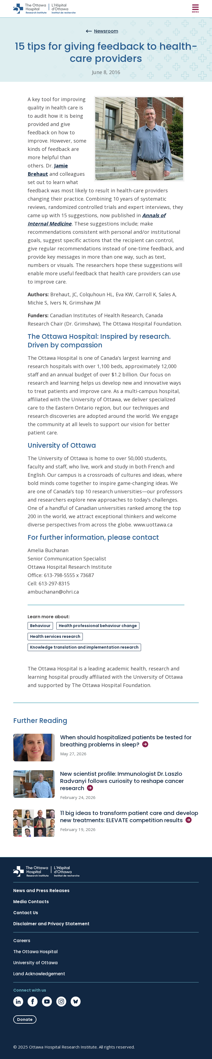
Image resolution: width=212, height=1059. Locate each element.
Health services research (55, 636)
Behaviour (40, 625)
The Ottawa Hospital (35, 952)
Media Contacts (31, 902)
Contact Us (25, 913)
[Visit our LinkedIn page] (18, 1001)
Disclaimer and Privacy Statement (51, 924)
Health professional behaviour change (98, 625)
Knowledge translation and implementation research (84, 647)
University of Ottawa (35, 963)
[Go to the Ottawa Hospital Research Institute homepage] (44, 9)
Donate (25, 1019)
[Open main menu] (195, 8)
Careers (21, 940)
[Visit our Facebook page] (33, 1001)
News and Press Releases (41, 890)
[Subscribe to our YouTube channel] (47, 1001)
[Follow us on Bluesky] (76, 1001)
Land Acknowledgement (39, 974)
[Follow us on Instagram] (61, 1001)
